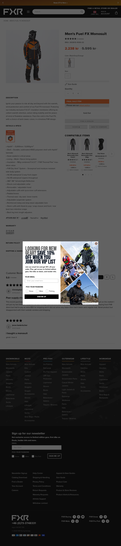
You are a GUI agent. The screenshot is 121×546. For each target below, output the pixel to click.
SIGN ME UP (41, 296)
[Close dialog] (96, 243)
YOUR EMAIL (30, 277)
